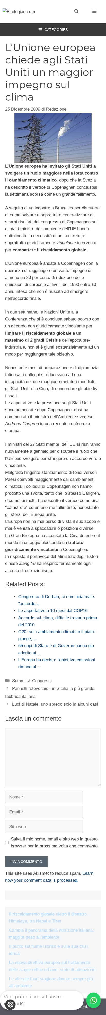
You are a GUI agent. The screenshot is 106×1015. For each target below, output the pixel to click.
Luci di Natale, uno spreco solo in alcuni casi (55, 704)
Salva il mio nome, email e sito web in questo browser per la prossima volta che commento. (55, 842)
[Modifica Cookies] (10, 1005)
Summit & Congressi (32, 680)
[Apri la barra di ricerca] (76, 11)
